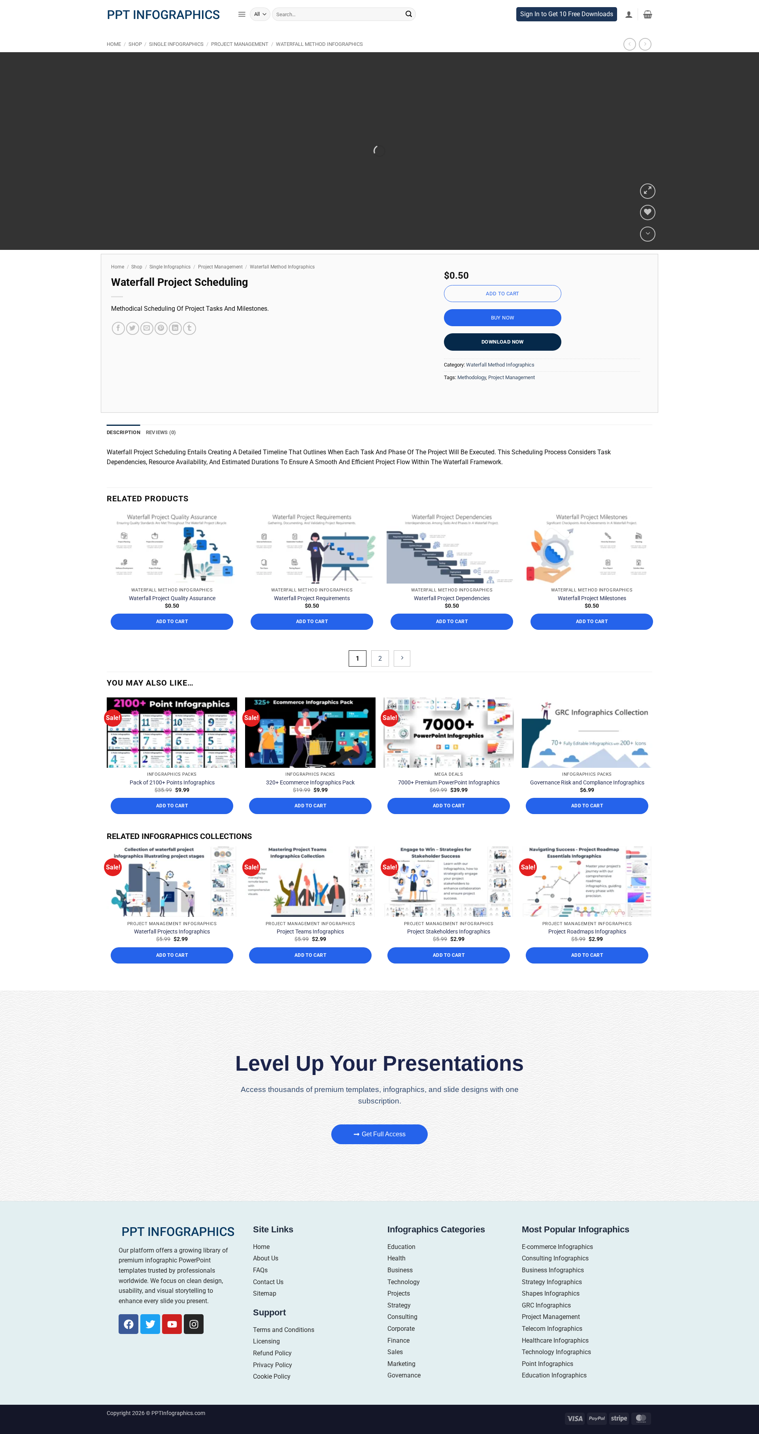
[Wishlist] (647, 229)
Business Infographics (553, 1286)
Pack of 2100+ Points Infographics (172, 798)
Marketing (401, 1380)
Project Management (239, 61)
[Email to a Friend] (146, 344)
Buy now (503, 334)
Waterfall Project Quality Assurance (172, 614)
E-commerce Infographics (557, 1263)
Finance (398, 1356)
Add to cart (502, 310)
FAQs (260, 1286)
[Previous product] (645, 61)
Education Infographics (554, 1392)
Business (400, 1286)
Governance (404, 1392)
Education (401, 1263)
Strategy (399, 1321)
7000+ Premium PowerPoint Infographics (449, 798)
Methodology (471, 394)
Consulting (402, 1333)
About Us (265, 1275)
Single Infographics (176, 61)
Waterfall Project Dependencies (452, 614)
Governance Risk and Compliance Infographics (587, 798)
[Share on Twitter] (132, 344)
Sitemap (264, 1310)
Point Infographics (547, 1380)
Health (396, 1275)
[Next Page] (402, 675)
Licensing (266, 1358)
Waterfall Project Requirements (312, 614)
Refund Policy (272, 1370)
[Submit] (408, 31)
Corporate (401, 1345)
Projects (398, 1310)
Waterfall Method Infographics (319, 61)
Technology (403, 1298)
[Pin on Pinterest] (161, 344)
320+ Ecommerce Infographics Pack (310, 798)
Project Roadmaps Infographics (587, 948)
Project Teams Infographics (310, 948)
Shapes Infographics (551, 1310)
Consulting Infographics (555, 1275)
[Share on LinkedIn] (175, 344)
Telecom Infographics (552, 1345)
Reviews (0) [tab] (161, 449)
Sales (395, 1368)
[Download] (647, 250)
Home (114, 61)
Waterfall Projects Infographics (172, 948)
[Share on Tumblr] (189, 344)
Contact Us (268, 1298)
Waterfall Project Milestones (592, 614)
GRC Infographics (546, 1321)
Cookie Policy (272, 1393)
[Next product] (629, 61)
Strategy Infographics (552, 1298)
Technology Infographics (556, 1368)
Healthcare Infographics (555, 1356)
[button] (242, 31)
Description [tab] (123, 449)
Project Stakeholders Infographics (448, 948)
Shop (135, 61)
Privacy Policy (272, 1381)
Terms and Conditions (283, 1346)
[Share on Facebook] (118, 344)
